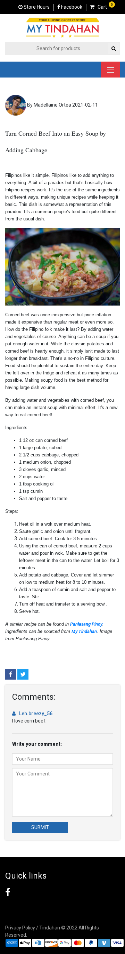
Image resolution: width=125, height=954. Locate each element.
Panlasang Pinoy (86, 624)
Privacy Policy (20, 927)
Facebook (71, 7)
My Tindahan (84, 631)
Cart (100, 7)
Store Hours (36, 7)
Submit (40, 827)
